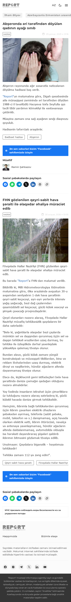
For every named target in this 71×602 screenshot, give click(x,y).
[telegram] (19, 184)
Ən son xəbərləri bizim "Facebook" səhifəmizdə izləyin (30, 150)
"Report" (8, 96)
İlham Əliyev (12, 15)
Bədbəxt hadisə (14, 137)
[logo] (11, 5)
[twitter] (26, 184)
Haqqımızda (10, 536)
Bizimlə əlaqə (49, 536)
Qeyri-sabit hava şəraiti (18, 462)
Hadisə (6, 34)
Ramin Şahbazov (21, 167)
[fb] (5, 184)
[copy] (47, 184)
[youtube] (45, 567)
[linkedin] (33, 184)
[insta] (13, 567)
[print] (40, 184)
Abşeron (34, 137)
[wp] (12, 184)
